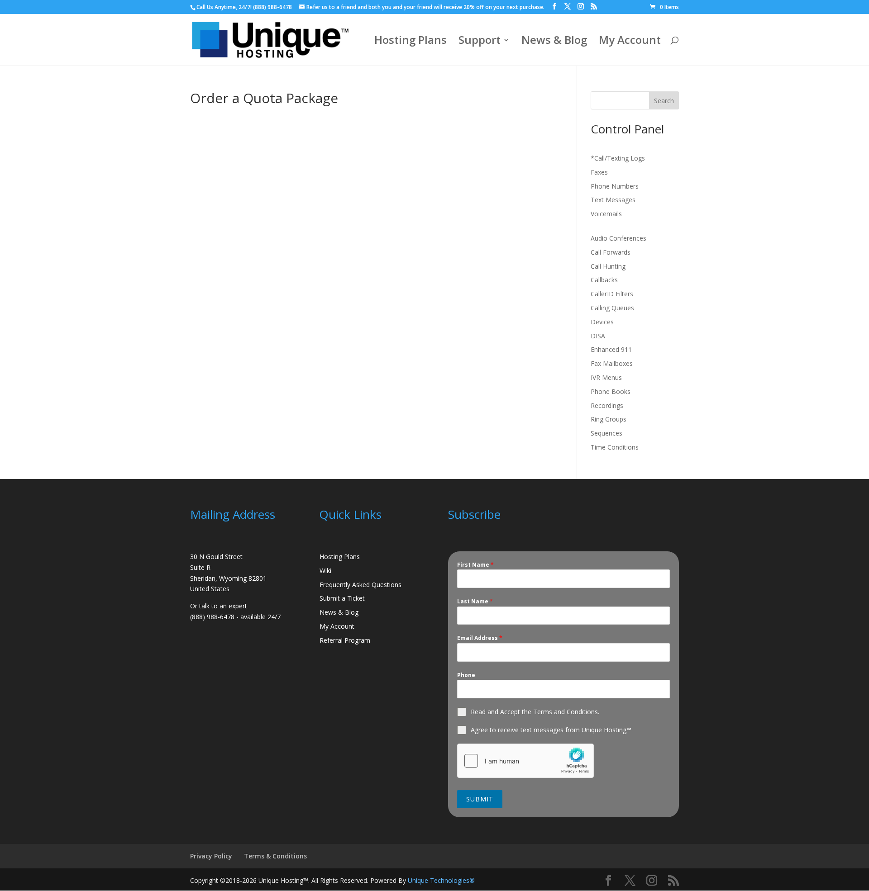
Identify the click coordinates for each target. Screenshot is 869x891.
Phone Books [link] (610, 391)
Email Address (479, 638)
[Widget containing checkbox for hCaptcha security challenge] (525, 761)
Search (664, 100)
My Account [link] (630, 42)
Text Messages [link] (613, 199)
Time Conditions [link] (615, 447)
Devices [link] (602, 322)
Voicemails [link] (606, 213)
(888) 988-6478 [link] (272, 7)
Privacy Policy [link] (211, 856)
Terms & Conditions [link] (275, 856)
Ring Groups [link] (608, 419)
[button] (554, 6)
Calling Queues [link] (612, 307)
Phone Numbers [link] (615, 186)
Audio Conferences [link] (618, 238)
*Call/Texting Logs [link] (618, 158)
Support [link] (479, 42)
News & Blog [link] (554, 42)
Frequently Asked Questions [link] (360, 584)
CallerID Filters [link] (612, 293)
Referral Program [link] (345, 640)
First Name (475, 565)
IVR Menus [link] (606, 377)
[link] (664, 7)
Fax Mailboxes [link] (612, 363)
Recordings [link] (607, 405)
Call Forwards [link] (610, 252)
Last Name (475, 601)
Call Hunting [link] (608, 266)
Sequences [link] (606, 433)
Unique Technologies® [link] (441, 880)
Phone (466, 675)
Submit (479, 799)
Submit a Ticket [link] (342, 598)
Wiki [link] (325, 570)
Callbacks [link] (604, 279)
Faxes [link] (599, 172)
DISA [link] (598, 336)
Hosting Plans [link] (410, 42)
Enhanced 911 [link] (611, 349)
